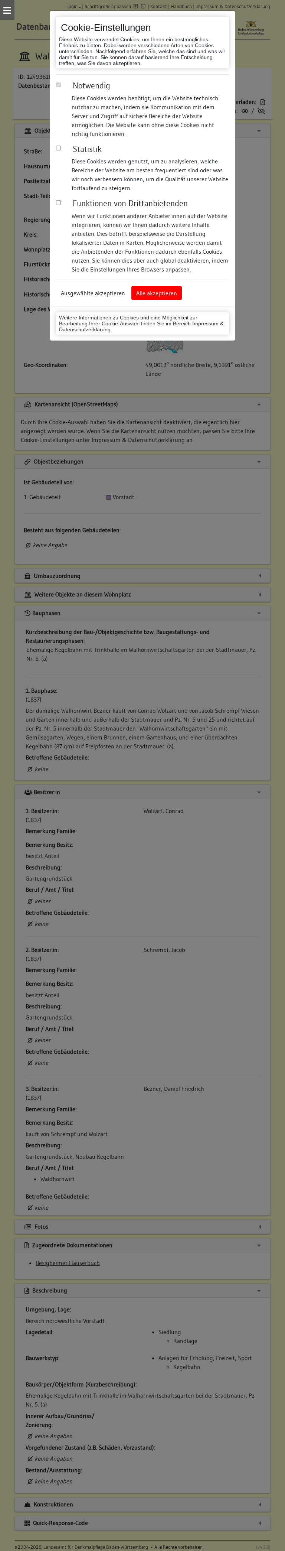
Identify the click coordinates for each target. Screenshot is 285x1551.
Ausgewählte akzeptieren (93, 293)
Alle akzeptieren (156, 293)
